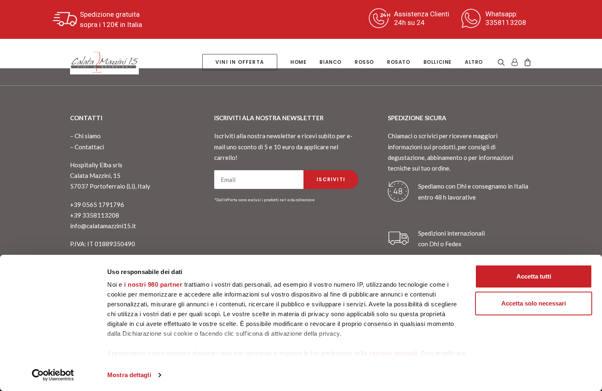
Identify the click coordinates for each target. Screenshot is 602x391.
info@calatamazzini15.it (103, 225)
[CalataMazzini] (104, 62)
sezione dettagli (393, 353)
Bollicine (437, 61)
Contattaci (89, 147)
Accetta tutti (533, 276)
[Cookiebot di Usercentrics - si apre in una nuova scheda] (53, 375)
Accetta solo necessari (533, 303)
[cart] (526, 62)
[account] (514, 62)
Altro (474, 61)
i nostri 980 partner (153, 284)
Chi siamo (88, 135)
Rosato (398, 61)
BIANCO (330, 61)
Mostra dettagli (129, 374)
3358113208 (505, 22)
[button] (503, 62)
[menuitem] (240, 62)
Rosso (364, 61)
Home (298, 61)
